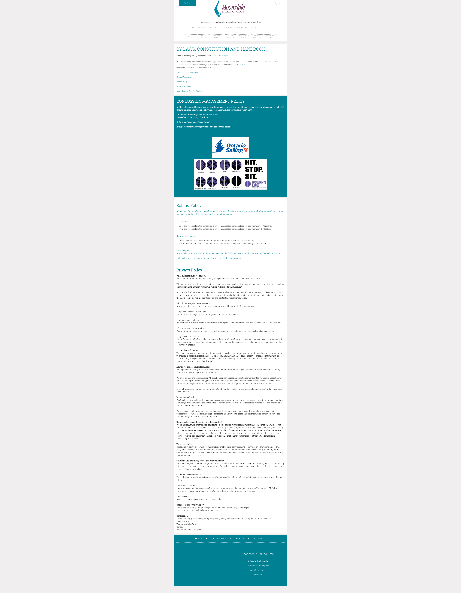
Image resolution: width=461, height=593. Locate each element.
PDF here (224, 56)
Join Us (188, 3)
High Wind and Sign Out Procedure (190, 91)
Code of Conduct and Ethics (187, 72)
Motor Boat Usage (183, 86)
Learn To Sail (219, 538)
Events (240, 538)
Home (198, 538)
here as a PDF (239, 64)
